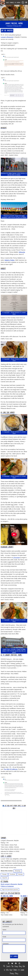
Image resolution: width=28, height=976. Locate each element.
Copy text (4, 877)
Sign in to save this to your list (10, 889)
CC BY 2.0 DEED (21, 217)
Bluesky (20, 874)
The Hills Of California (10, 769)
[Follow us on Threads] (8, 963)
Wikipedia (22, 252)
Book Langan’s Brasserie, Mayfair (11, 884)
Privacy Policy (14, 973)
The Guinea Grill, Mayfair (7, 896)
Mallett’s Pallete (10, 260)
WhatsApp (17, 870)
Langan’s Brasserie (7, 37)
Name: (4, 929)
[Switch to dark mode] (23, 2)
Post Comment (14, 956)
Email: (4, 936)
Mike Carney (12, 173)
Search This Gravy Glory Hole (15, 966)
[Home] (3, 2)
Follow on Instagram (7, 886)
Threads (4, 874)
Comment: (6, 943)
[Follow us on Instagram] (19, 963)
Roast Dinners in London (13, 3)
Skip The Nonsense (7, 30)
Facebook (12, 874)
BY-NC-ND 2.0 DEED (14, 175)
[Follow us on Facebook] (16, 963)
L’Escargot (16, 557)
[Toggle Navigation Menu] (26, 2)
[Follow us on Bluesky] (12, 963)
